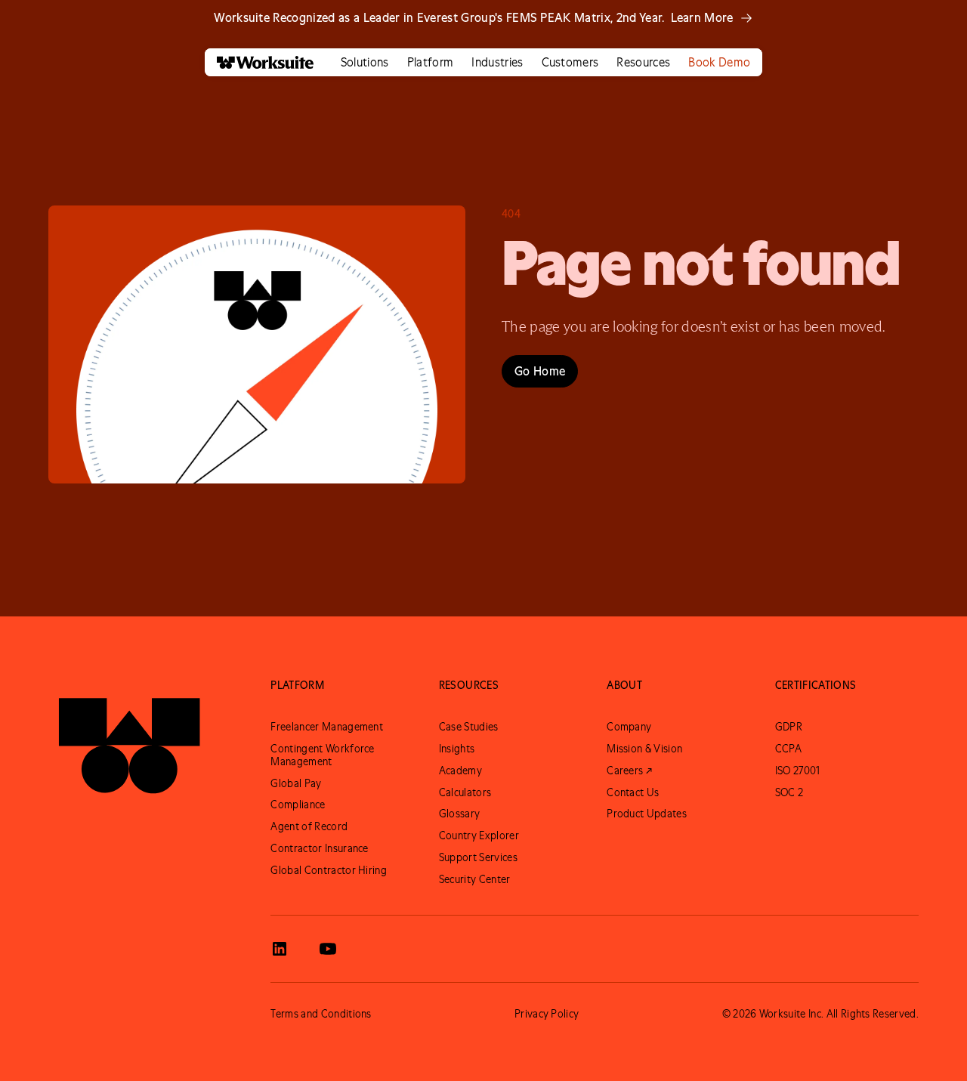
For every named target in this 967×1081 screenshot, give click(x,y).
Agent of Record (309, 826)
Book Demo (719, 61)
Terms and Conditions (320, 1014)
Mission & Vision (644, 748)
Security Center (475, 879)
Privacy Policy (546, 1014)
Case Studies (469, 727)
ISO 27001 (797, 770)
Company (629, 727)
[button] (365, 62)
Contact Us (633, 792)
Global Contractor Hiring (328, 870)
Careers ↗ (629, 770)
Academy (460, 770)
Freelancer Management (326, 727)
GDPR (788, 727)
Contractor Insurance (319, 848)
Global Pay (295, 783)
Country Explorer (479, 835)
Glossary (459, 813)
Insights (457, 748)
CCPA (788, 748)
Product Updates (647, 813)
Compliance (297, 804)
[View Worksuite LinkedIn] (279, 949)
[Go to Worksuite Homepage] (129, 739)
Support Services (478, 857)
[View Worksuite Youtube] (328, 949)
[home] (259, 62)
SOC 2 (789, 792)
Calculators (465, 792)
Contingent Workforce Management (322, 755)
